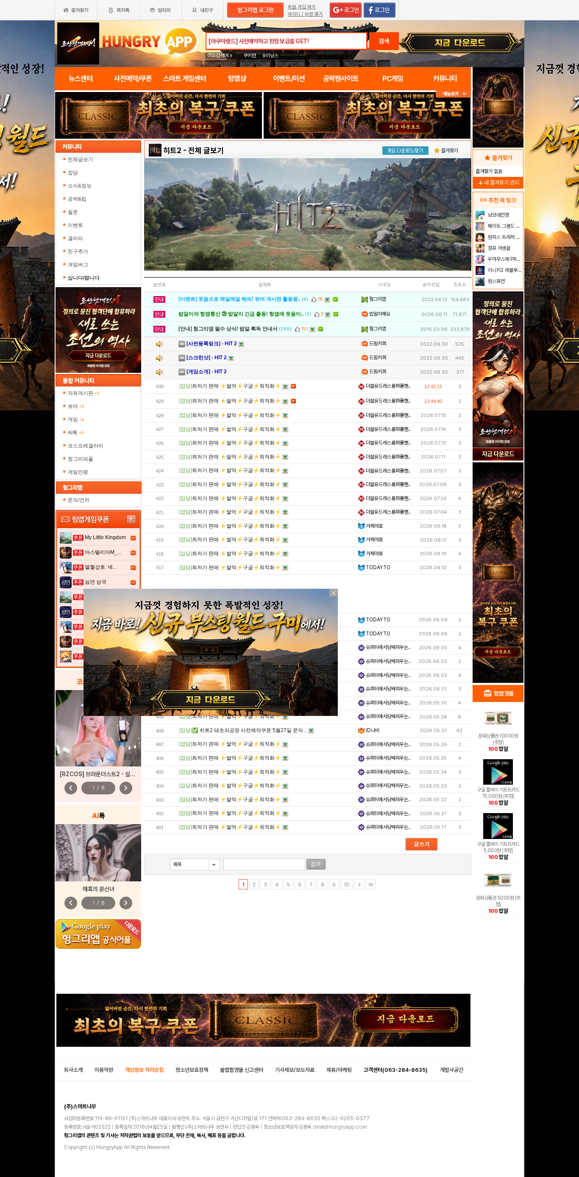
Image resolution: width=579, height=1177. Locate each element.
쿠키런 (249, 56)
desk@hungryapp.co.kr (340, 1127)
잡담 (73, 173)
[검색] (316, 864)
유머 (76, 406)
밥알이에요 (379, 314)
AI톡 (76, 433)
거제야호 (374, 526)
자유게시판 (84, 393)
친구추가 (78, 251)
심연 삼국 (95, 582)
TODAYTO (377, 567)
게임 (76, 419)
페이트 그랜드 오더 (505, 226)
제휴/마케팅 (339, 1070)
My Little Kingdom (105, 537)
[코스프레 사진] (98, 728)
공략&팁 (77, 199)
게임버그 (78, 265)
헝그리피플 (80, 459)
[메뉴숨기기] (453, 94)
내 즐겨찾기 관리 (498, 182)
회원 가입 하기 (302, 7)
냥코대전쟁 (498, 215)
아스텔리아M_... (103, 552)
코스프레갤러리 (85, 446)
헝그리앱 (377, 299)
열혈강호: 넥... (101, 567)
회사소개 (73, 1070)
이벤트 (75, 225)
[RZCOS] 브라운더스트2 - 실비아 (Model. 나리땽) (121, 774)
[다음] (359, 884)
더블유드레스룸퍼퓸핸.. (388, 386)
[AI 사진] (98, 852)
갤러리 (75, 238)
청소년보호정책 (191, 1070)
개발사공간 (451, 1070)
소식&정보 (80, 186)
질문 (73, 212)
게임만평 (78, 472)
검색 (384, 41)
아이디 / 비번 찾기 (305, 14)
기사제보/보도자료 (295, 1070)
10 (346, 885)
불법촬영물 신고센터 (241, 1070)
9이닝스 (270, 56)
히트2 (172, 150)
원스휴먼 (496, 281)
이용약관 (104, 1070)
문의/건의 (78, 500)
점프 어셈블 (498, 248)
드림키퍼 (377, 344)
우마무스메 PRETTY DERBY (505, 259)
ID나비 (372, 730)
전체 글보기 (206, 150)
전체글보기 (80, 159)
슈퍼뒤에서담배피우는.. (388, 647)
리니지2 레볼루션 (504, 270)
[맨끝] (370, 884)
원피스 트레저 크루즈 (505, 237)
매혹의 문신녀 (98, 889)
